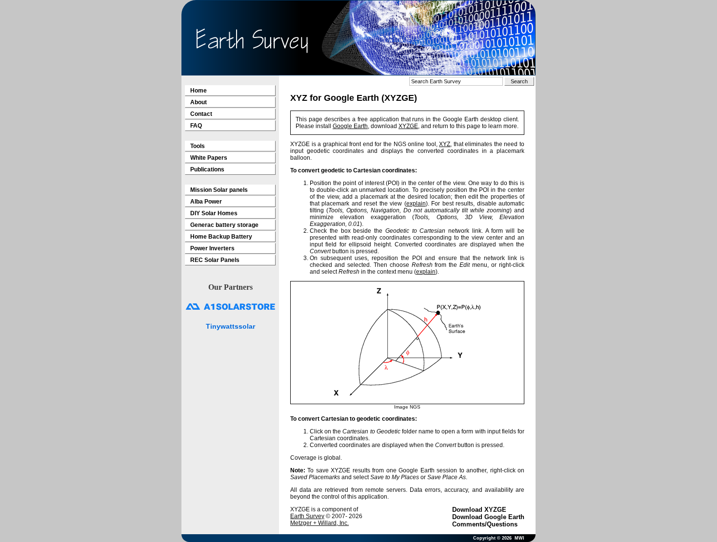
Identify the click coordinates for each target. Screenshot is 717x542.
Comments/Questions (485, 524)
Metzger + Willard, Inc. (319, 523)
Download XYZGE (479, 509)
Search (519, 81)
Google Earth (350, 126)
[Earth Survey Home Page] (252, 41)
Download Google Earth (488, 517)
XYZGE (408, 126)
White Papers (208, 157)
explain (416, 203)
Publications (207, 169)
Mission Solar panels (219, 190)
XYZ (444, 144)
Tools (197, 146)
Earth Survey (307, 516)
